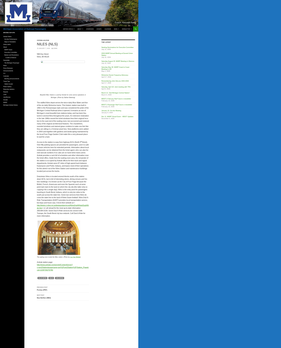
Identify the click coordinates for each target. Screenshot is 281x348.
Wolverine (59, 278)
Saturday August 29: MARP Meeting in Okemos (117, 61)
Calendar (107, 29)
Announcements (8, 71)
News (115, 29)
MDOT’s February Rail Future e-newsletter (116, 99)
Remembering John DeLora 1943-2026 (115, 81)
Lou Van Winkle (75, 257)
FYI (4, 73)
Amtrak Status (68, 29)
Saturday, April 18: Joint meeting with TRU (116, 87)
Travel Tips (6, 81)
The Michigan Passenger (11, 63)
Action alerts (7, 44)
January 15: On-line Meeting (111, 110)
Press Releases (8, 68)
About (79, 29)
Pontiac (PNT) (42, 289)
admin (55, 48)
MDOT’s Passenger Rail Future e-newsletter (116, 105)
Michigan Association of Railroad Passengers (24, 29)
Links (4, 94)
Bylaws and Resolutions (11, 55)
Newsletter (126, 29)
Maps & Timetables (10, 42)
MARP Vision (8, 50)
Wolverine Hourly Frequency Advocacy (114, 75)
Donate (99, 29)
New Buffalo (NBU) (44, 296)
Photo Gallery (7, 86)
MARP (5, 102)
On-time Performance (10, 39)
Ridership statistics (8, 89)
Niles (51, 278)
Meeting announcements (11, 79)
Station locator (43, 40)
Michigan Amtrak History (10, 105)
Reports (5, 92)
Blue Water (43, 278)
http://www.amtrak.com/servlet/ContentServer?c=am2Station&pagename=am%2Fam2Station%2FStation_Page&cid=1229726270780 (63, 267)
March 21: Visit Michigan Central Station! (115, 93)
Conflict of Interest (10, 57)
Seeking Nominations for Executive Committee (117, 47)
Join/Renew (90, 29)
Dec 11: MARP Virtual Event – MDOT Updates (117, 116)
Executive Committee (10, 52)
